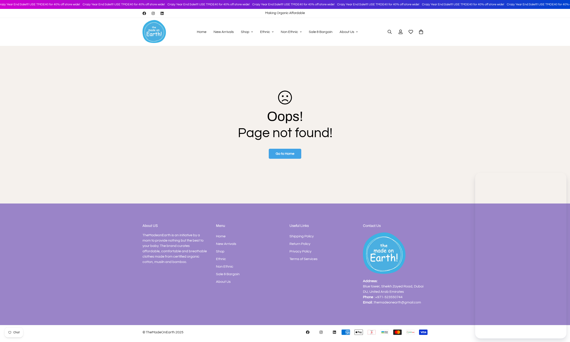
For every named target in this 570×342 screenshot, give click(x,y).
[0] (421, 32)
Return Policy (299, 244)
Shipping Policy (301, 236)
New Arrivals (224, 32)
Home (201, 32)
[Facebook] (144, 13)
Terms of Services (303, 259)
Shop (245, 32)
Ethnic (265, 32)
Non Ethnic (289, 32)
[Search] (389, 32)
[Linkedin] (162, 13)
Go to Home (285, 153)
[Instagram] (153, 13)
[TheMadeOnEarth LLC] (154, 32)
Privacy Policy (300, 251)
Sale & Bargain (320, 32)
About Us (347, 32)
